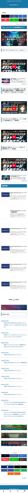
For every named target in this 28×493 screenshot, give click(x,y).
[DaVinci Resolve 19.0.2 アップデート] (14, 273)
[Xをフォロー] (20, 466)
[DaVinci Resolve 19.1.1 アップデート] (14, 201)
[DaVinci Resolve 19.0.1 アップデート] (14, 276)
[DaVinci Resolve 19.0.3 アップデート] (14, 241)
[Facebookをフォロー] (7, 470)
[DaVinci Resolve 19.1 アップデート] (14, 223)
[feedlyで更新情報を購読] (20, 470)
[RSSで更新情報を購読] (14, 473)
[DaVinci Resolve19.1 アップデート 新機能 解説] (14, 205)
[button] (22, 20)
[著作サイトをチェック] (7, 466)
